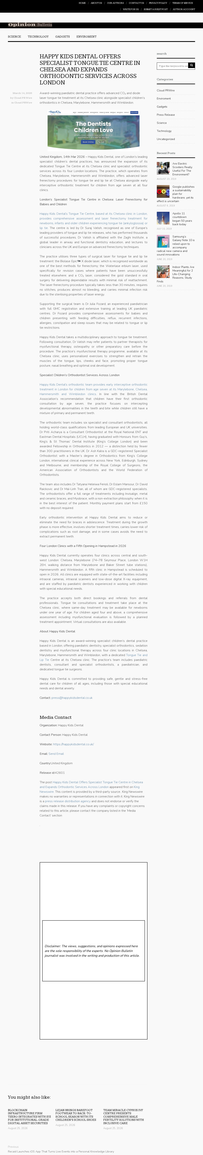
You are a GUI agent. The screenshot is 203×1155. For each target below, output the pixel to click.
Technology (38, 36)
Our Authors (115, 3)
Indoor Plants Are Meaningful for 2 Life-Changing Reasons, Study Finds (175, 274)
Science (14, 36)
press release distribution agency (68, 801)
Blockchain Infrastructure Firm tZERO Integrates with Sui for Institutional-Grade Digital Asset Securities (29, 1117)
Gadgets (62, 36)
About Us (96, 3)
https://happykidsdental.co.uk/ (73, 744)
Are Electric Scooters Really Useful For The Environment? (182, 169)
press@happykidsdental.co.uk (72, 698)
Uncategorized (166, 139)
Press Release (166, 115)
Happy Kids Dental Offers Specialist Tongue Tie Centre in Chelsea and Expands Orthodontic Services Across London (90, 69)
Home (82, 3)
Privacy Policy (158, 3)
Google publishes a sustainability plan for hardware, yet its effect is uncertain (175, 194)
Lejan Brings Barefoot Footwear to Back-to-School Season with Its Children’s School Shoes (76, 1115)
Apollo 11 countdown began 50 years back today (182, 219)
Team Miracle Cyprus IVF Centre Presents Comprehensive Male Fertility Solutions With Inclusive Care (123, 1117)
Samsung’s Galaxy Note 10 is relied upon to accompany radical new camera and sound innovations (176, 245)
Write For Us (131, 9)
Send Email (56, 754)
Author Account (184, 9)
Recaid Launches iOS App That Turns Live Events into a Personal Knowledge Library (61, 1151)
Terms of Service (182, 3)
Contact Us (136, 3)
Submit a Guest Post (156, 9)
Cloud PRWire (23, 102)
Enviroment (87, 36)
